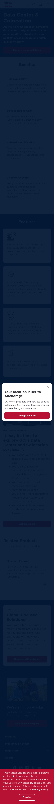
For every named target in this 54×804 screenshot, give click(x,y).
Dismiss (27, 797)
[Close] (48, 386)
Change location (27, 415)
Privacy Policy (40, 789)
